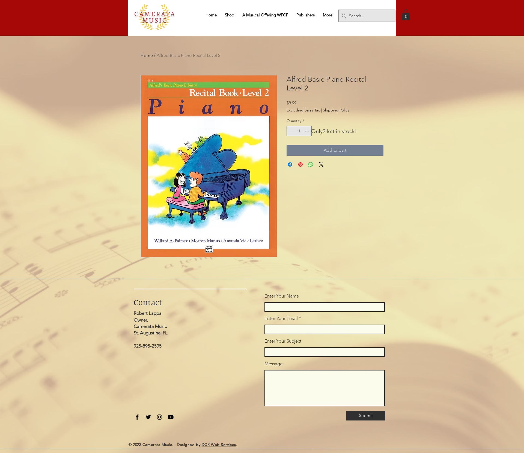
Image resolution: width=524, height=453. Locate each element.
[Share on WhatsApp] (311, 164)
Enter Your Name (281, 296)
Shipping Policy (336, 110)
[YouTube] (170, 417)
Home (147, 55)
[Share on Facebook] (290, 164)
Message (273, 363)
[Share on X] (321, 164)
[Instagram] (159, 417)
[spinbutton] (299, 131)
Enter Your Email (281, 318)
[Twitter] (148, 417)
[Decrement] (290, 131)
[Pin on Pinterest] (300, 164)
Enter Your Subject (283, 341)
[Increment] (307, 131)
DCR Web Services (219, 444)
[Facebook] (137, 417)
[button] (405, 14)
